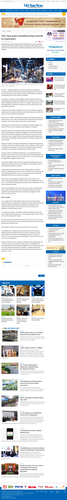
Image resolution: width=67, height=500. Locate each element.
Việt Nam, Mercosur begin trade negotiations (38, 319)
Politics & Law (9, 10)
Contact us (52, 492)
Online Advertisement (53, 68)
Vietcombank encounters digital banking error (30, 431)
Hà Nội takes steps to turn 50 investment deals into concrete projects (54, 161)
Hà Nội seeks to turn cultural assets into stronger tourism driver (55, 182)
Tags (3, 258)
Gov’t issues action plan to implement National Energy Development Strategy (29, 367)
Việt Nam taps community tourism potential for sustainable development (59, 95)
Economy (16, 10)
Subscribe (51, 64)
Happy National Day (44, 15)
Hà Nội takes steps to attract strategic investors (56, 169)
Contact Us (63, 1)
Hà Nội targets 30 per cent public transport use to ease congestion (55, 186)
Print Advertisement (53, 66)
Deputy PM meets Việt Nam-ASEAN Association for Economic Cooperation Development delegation (31, 468)
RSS (65, 491)
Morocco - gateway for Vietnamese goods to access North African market (21, 321)
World (55, 10)
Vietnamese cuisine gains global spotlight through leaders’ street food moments (56, 261)
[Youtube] (40, 41)
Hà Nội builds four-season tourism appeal (59, 109)
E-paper (50, 59)
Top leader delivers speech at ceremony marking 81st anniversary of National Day (59, 87)
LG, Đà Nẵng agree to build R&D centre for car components (30, 414)
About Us (58, 1)
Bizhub (48, 1)
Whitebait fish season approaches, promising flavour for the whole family (55, 256)
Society (27, 10)
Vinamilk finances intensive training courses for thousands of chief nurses (32, 449)
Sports (38, 10)
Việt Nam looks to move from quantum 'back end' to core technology (7, 300)
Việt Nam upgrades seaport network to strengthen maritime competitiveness (55, 230)
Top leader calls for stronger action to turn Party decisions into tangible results (56, 130)
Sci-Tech (22, 10)
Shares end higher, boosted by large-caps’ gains (32, 399)
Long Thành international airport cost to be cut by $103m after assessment (31, 383)
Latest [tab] (50, 74)
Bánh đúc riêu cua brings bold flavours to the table (54, 265)
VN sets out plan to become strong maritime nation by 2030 (55, 121)
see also (6, 283)
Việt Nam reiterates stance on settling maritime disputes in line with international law (56, 235)
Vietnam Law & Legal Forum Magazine (38, 1)
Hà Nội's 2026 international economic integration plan (56, 165)
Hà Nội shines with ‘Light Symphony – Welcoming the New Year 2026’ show (56, 145)
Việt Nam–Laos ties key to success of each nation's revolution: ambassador (59, 79)
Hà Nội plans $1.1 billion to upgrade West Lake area (55, 149)
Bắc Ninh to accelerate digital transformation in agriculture (7, 320)
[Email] (44, 41)
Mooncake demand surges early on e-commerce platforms (22, 300)
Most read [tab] (60, 74)
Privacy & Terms (58, 492)
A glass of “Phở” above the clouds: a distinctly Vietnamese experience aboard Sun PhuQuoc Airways (55, 212)
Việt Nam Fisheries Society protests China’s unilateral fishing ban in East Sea (56, 240)
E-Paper (60, 10)
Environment (44, 10)
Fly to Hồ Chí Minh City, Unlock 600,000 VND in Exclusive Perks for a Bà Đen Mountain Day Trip (56, 207)
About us (46, 492)
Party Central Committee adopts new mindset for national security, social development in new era (56, 125)
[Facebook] (35, 41)
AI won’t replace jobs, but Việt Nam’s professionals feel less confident (38, 300)
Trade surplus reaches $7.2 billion (31, 348)
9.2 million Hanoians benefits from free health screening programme (55, 141)
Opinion (50, 10)
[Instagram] (42, 41)
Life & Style (32, 10)
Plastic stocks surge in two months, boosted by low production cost (31, 333)
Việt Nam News (33, 6)
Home (4, 31)
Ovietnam (53, 1)
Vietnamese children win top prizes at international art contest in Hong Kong (59, 102)
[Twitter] (37, 41)
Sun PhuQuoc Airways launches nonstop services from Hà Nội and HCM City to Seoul (55, 217)
